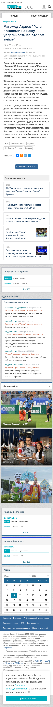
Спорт (5, 21)
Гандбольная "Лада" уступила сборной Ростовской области (15, 235)
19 (27, 600)
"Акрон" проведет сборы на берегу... (22, 354)
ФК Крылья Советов (13, 148)
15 (46, 595)
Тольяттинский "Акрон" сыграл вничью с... (24, 310)
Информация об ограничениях (36, 618)
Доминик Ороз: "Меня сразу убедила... (23, 367)
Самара (28, 148)
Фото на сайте (11, 386)
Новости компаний (40, 628)
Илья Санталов (18, 52)
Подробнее (7, 648)
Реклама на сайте (10, 623)
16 (7, 600)
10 (14, 595)
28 (39, 585)
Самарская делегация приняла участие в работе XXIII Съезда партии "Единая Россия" (24, 253)
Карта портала (33, 623)
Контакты (7, 618)
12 (27, 595)
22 (46, 600)
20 (33, 600)
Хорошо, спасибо (26, 698)
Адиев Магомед (17, 144)
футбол (30, 144)
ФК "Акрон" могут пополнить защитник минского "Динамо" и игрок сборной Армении (24, 191)
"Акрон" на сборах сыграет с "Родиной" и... (25, 334)
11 (20, 595)
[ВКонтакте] (17, 155)
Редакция (17, 618)
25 (20, 605)
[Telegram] (25, 155)
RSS (22, 623)
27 (33, 585)
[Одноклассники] (21, 155)
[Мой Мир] (29, 155)
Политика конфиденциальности (16, 628)
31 (14, 610)
